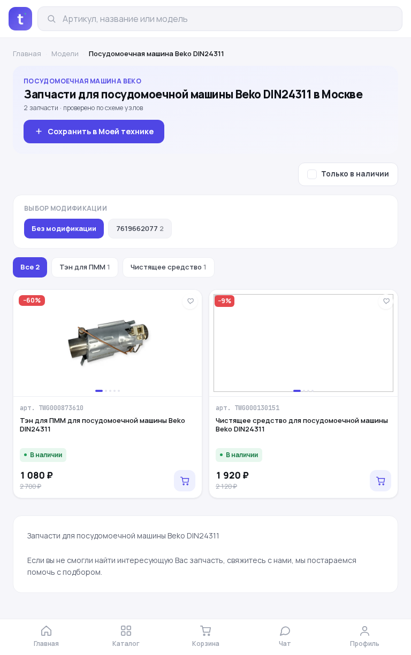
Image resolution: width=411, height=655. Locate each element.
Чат (285, 643)
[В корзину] (184, 480)
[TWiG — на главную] (20, 18)
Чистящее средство (169, 267)
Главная (27, 53)
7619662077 (140, 228)
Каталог (126, 643)
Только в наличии (355, 174)
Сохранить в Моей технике (101, 131)
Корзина (205, 643)
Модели (65, 53)
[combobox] (228, 18)
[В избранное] (189, 301)
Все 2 (30, 267)
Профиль (364, 643)
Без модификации (64, 228)
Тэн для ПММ (84, 267)
